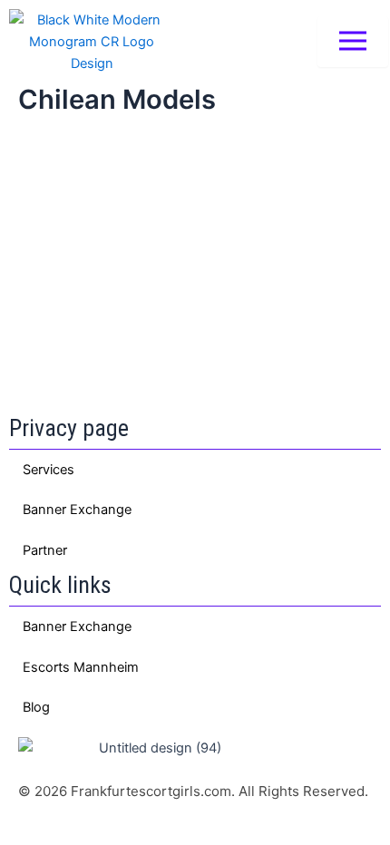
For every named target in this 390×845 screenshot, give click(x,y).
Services (48, 469)
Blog (36, 707)
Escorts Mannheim (81, 667)
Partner (45, 550)
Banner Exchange (77, 509)
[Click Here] (352, 42)
